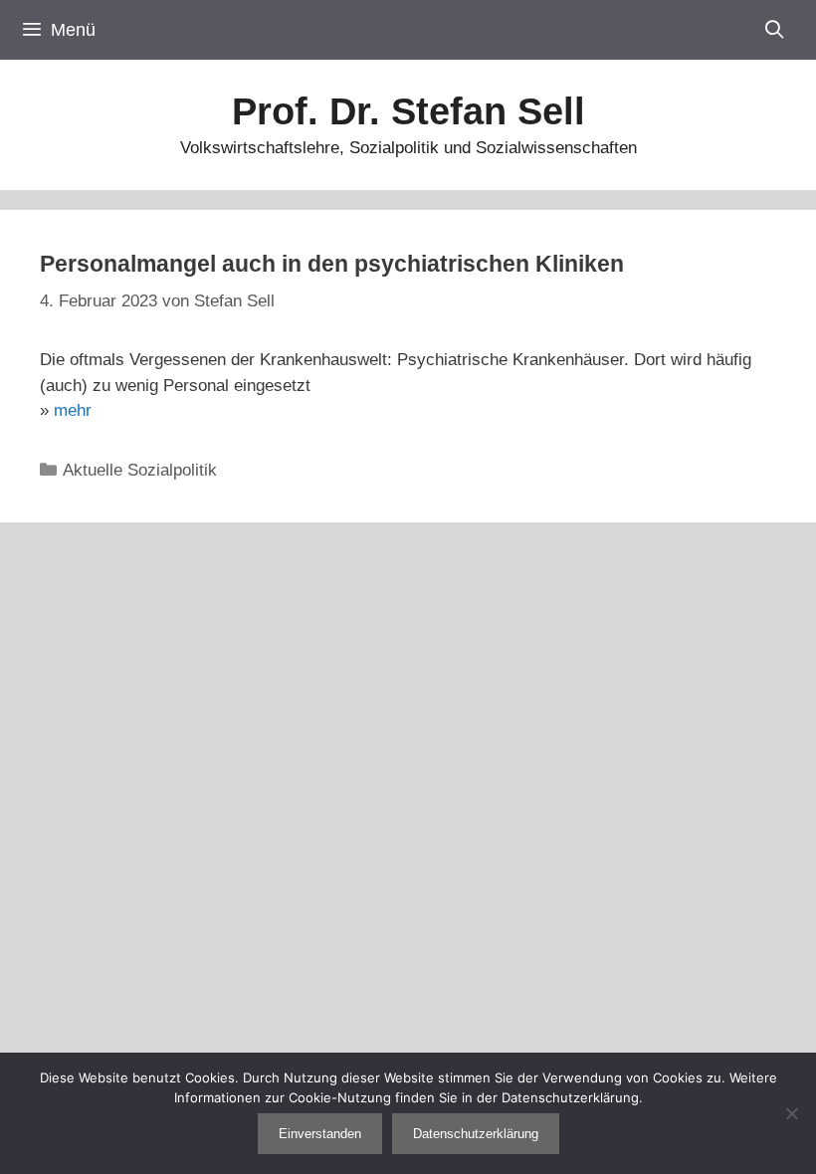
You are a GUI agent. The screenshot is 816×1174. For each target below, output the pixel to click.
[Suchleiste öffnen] (774, 30)
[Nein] (791, 1113)
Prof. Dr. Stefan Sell (408, 111)
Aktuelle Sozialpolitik (140, 470)
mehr (73, 410)
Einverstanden (320, 1133)
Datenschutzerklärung (475, 1133)
